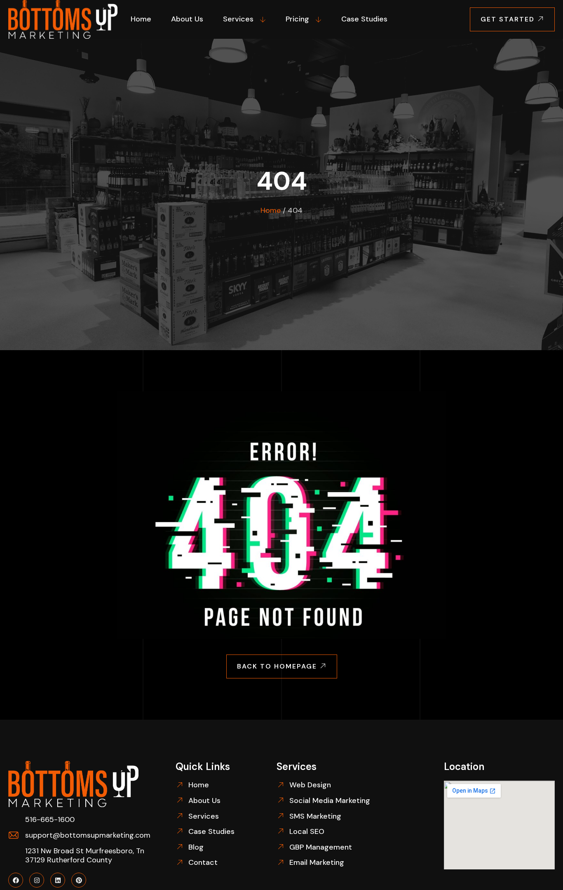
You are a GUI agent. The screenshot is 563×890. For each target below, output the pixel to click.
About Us (187, 19)
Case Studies (364, 19)
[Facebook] (15, 880)
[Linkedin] (57, 880)
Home (141, 19)
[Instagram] (36, 880)
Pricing (297, 19)
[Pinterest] (78, 880)
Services (238, 19)
